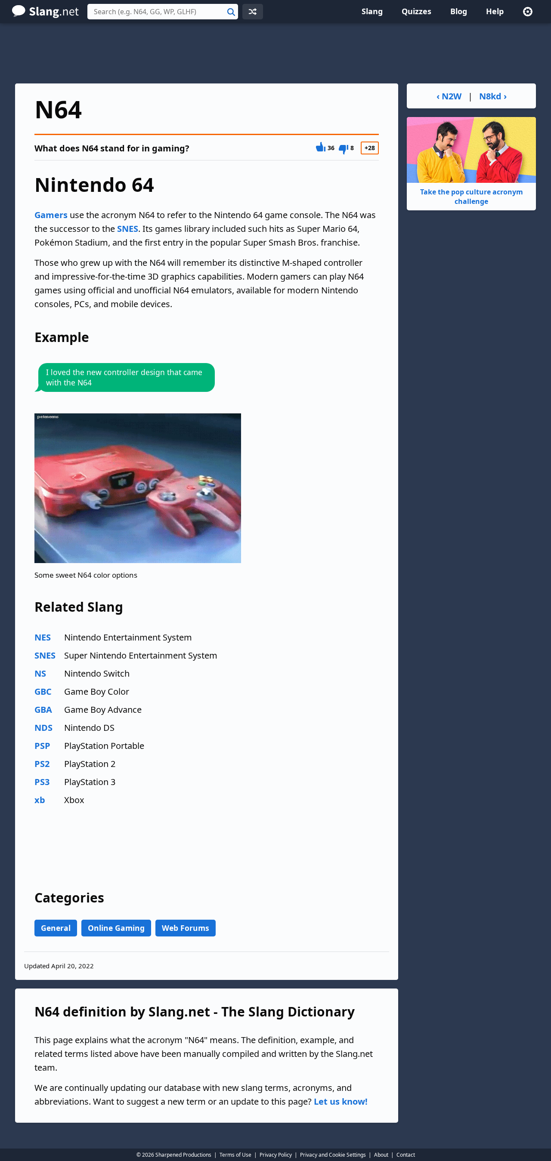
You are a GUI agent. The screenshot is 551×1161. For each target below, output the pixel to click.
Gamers (51, 215)
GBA (43, 709)
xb (39, 800)
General (56, 928)
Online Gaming (116, 928)
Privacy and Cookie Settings (333, 1154)
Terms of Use (235, 1154)
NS (40, 673)
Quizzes (416, 11)
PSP (42, 745)
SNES (127, 228)
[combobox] (162, 11)
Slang (372, 11)
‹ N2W (448, 96)
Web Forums (185, 928)
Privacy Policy (276, 1154)
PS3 (42, 782)
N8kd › (493, 96)
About (381, 1154)
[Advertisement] (275, 53)
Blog (458, 11)
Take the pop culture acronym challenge (471, 196)
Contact (405, 1154)
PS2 (42, 764)
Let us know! (341, 1101)
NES (42, 637)
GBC (43, 691)
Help (495, 11)
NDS (43, 727)
